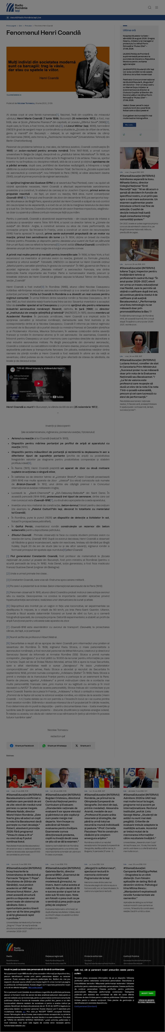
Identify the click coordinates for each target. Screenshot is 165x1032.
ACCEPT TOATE (147, 993)
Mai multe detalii (35, 987)
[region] (82, 999)
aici (24, 1012)
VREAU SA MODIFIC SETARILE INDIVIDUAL (146, 1001)
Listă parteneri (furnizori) (86, 1006)
